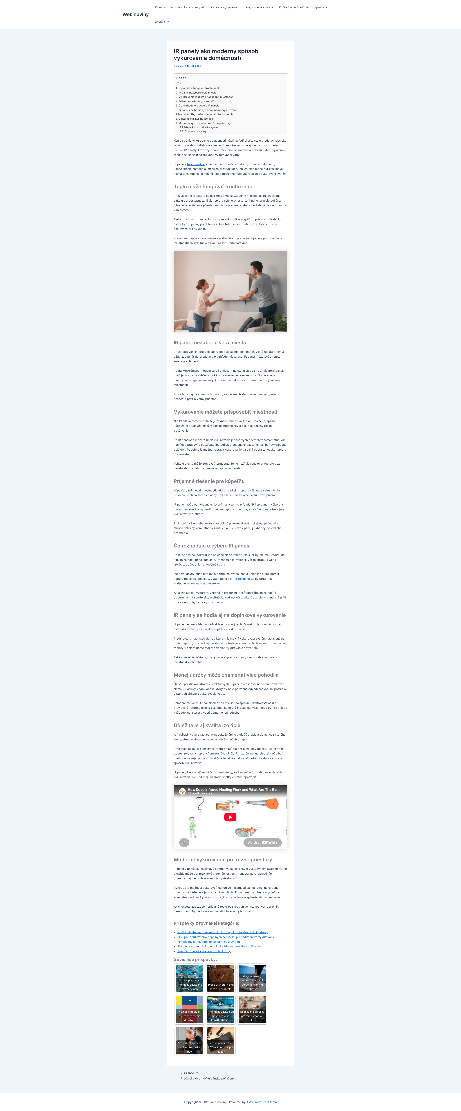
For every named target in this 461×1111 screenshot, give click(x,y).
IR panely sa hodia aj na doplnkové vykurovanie (208, 110)
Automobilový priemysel (187, 7)
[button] (326, 7)
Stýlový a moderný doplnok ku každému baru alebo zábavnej (219, 946)
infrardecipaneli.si (242, 578)
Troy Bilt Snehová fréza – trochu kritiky (204, 951)
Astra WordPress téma (261, 1102)
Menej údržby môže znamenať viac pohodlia (205, 114)
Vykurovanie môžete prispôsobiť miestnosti (206, 96)
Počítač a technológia (294, 7)
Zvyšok (160, 21)
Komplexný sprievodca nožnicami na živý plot (208, 941)
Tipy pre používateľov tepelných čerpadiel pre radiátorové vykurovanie (226, 937)
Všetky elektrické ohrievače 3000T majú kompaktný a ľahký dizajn (222, 932)
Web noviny (135, 14)
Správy (319, 7)
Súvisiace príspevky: (196, 131)
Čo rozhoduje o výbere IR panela (199, 105)
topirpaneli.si (196, 164)
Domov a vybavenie (223, 7)
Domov (160, 7)
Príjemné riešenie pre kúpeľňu (197, 101)
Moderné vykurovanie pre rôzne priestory (205, 123)
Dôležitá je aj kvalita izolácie (196, 118)
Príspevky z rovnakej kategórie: (201, 127)
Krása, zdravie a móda (258, 7)
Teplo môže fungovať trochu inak (199, 88)
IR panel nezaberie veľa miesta (197, 92)
